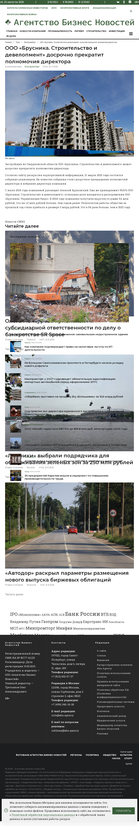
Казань (27, 441)
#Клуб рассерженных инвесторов (27, 8)
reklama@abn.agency (65, 730)
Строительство (96, 31)
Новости (14, 329)
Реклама (102, 733)
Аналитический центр (111, 715)
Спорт (128, 758)
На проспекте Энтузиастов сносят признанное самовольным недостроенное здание (69, 334)
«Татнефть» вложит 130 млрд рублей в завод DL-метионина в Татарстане (76, 445)
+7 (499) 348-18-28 (62, 704)
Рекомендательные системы (116, 701)
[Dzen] (130, 2)
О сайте (101, 650)
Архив (128, 763)
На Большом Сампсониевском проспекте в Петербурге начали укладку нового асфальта (74, 364)
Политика (92, 755)
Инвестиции (117, 31)
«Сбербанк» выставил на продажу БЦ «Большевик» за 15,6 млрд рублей (74, 396)
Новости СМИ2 (15, 221)
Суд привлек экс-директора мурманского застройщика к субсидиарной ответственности (74, 413)
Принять (123, 810)
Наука (116, 758)
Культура (126, 755)
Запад (27, 407)
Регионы (76, 755)
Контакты (103, 711)
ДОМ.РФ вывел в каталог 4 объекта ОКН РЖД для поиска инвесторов (73, 461)
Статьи (101, 655)
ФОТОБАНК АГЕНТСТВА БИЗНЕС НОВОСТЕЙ (41, 755)
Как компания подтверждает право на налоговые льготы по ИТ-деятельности (69, 348)
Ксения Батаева (13, 66)
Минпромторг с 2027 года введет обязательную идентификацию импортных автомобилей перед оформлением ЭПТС (70, 380)
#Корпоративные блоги (74, 8)
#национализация (104, 8)
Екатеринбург (32, 66)
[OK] (124, 2)
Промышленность (60, 31)
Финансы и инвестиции (34, 425)
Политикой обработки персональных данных (43, 814)
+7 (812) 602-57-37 (62, 676)
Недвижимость (30, 392)
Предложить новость (111, 706)
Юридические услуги (111, 720)
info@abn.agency (62, 715)
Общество (109, 755)
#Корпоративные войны (22, 14)
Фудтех (11, 36)
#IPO (54, 8)
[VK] (118, 2)
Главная (11, 31)
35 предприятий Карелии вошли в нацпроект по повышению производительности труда (66, 477)
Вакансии (103, 660)
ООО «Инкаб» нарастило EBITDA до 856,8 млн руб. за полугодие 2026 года (76, 428)
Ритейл (79, 31)
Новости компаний (33, 31)
